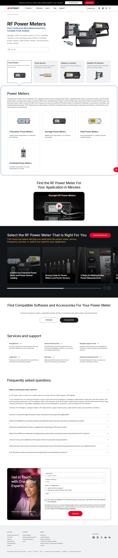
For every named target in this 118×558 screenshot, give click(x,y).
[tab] (19, 71)
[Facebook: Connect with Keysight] (93, 537)
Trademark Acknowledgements (52, 551)
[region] (59, 262)
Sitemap (36, 551)
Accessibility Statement (75, 551)
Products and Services (12, 535)
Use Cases (10, 537)
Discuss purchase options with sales (60, 490)
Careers (42, 545)
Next (109, 288)
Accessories (69, 320)
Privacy (30, 551)
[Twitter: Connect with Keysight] (101, 537)
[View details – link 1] (13, 8)
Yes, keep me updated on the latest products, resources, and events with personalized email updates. (76, 501)
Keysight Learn (11, 541)
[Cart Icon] (106, 8)
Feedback (64, 551)
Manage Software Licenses (29, 537)
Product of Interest (51, 479)
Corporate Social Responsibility (48, 541)
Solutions (39, 8)
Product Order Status (28, 539)
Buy (55, 8)
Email (47, 493)
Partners (9, 545)
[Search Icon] (110, 8)
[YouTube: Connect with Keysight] (105, 537)
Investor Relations (44, 537)
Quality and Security (45, 539)
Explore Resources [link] (100, 235)
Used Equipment (11, 543)
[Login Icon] (99, 8)
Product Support (27, 535)
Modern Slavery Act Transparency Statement (51, 543)
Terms (41, 551)
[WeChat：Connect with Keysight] (109, 537)
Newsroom (43, 535)
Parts (24, 541)
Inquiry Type (49, 473)
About (42, 532)
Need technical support (55, 488)
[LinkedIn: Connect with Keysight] (97, 537)
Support (25, 532)
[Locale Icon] (103, 8)
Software (48, 320)
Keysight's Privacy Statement (67, 508)
